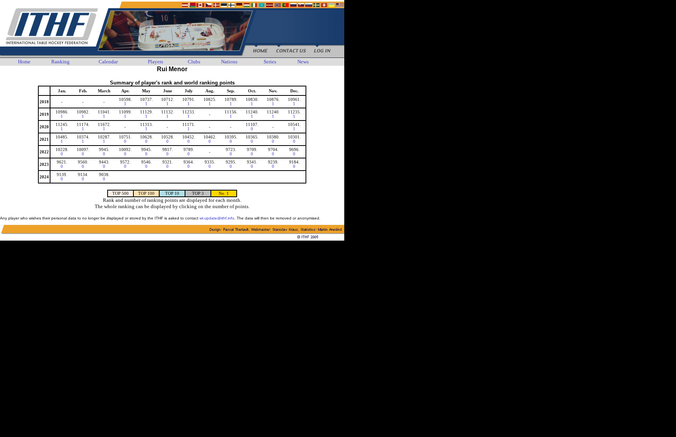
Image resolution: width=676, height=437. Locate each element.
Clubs (194, 62)
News (303, 62)
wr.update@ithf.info (217, 218)
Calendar (108, 62)
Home (24, 62)
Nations (229, 62)
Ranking (60, 62)
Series (270, 62)
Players (155, 62)
